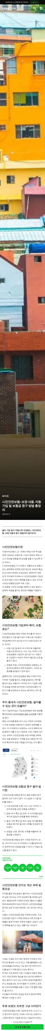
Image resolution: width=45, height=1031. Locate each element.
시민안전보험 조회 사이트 (23, 714)
